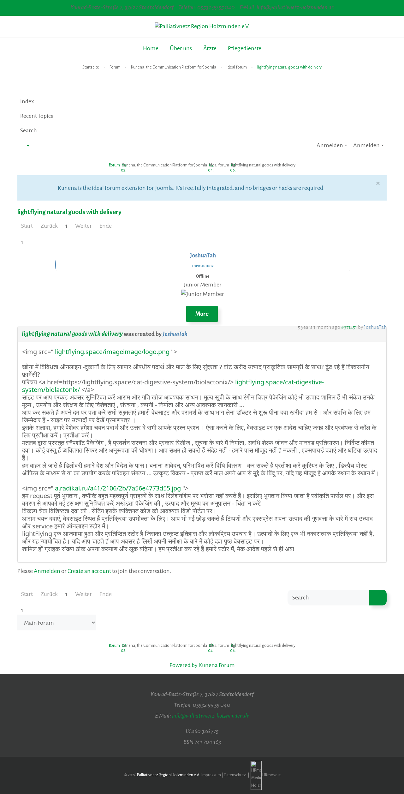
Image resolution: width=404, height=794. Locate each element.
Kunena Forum (217, 665)
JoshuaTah (175, 334)
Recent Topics (36, 116)
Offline (203, 276)
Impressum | (212, 775)
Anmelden (47, 571)
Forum (115, 67)
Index (27, 101)
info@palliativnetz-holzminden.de (210, 716)
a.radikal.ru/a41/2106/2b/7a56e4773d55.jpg (117, 488)
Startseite (90, 67)
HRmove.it (271, 775)
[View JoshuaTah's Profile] (55, 265)
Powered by (183, 665)
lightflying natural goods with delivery (72, 333)
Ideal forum (237, 67)
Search (28, 130)
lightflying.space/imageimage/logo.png (111, 351)
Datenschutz (235, 775)
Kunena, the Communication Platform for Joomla (173, 67)
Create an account (89, 571)
